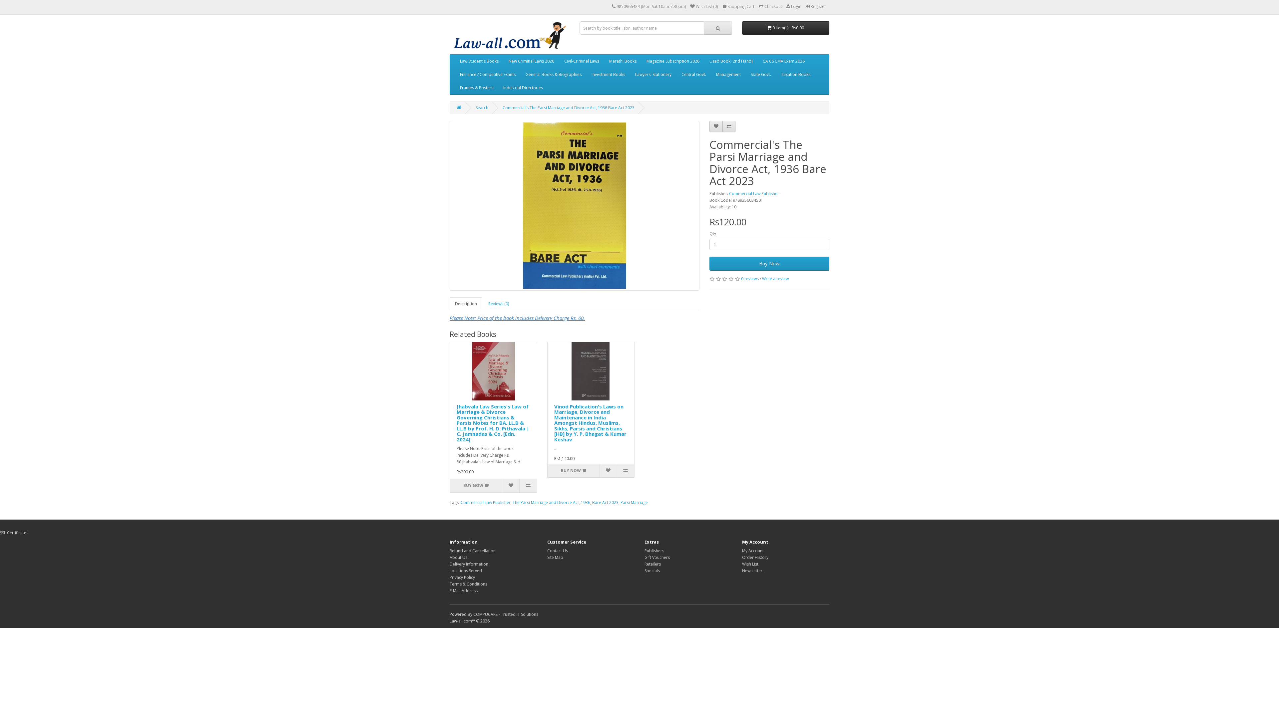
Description (466, 304)
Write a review (775, 279)
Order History (755, 557)
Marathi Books (623, 61)
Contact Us (557, 551)
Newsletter (752, 571)
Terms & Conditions (468, 584)
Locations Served (466, 571)
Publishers (654, 551)
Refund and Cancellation (473, 551)
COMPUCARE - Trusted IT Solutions (505, 614)
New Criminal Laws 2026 (531, 61)
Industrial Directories (523, 88)
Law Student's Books (479, 61)
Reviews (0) (498, 304)
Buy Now (769, 263)
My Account (753, 551)
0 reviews (750, 279)
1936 (585, 502)
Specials (652, 571)
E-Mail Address (464, 591)
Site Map (555, 557)
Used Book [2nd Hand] (731, 61)
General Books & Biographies (554, 74)
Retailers (652, 564)
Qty (712, 233)
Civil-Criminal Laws (581, 61)
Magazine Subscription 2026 (672, 61)
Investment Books (608, 74)
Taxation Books (795, 74)
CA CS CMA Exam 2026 (784, 61)
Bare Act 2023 (605, 502)
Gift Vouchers (657, 557)
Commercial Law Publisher (754, 193)
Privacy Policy (462, 577)
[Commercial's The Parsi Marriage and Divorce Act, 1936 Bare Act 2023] (574, 206)
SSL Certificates (14, 533)
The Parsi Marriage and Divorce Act (546, 502)
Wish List (750, 564)
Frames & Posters (476, 88)
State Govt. (761, 74)
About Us (458, 557)
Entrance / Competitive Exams (488, 74)
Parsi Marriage (634, 502)
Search (482, 108)
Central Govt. (693, 74)
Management (728, 74)
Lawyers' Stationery (653, 74)
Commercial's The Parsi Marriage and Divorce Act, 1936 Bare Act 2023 (569, 108)
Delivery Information (469, 564)
